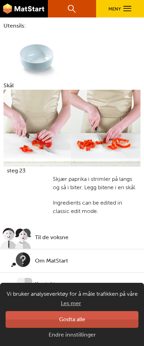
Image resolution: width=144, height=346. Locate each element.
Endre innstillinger (72, 334)
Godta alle (72, 319)
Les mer (71, 303)
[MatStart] (24, 8)
